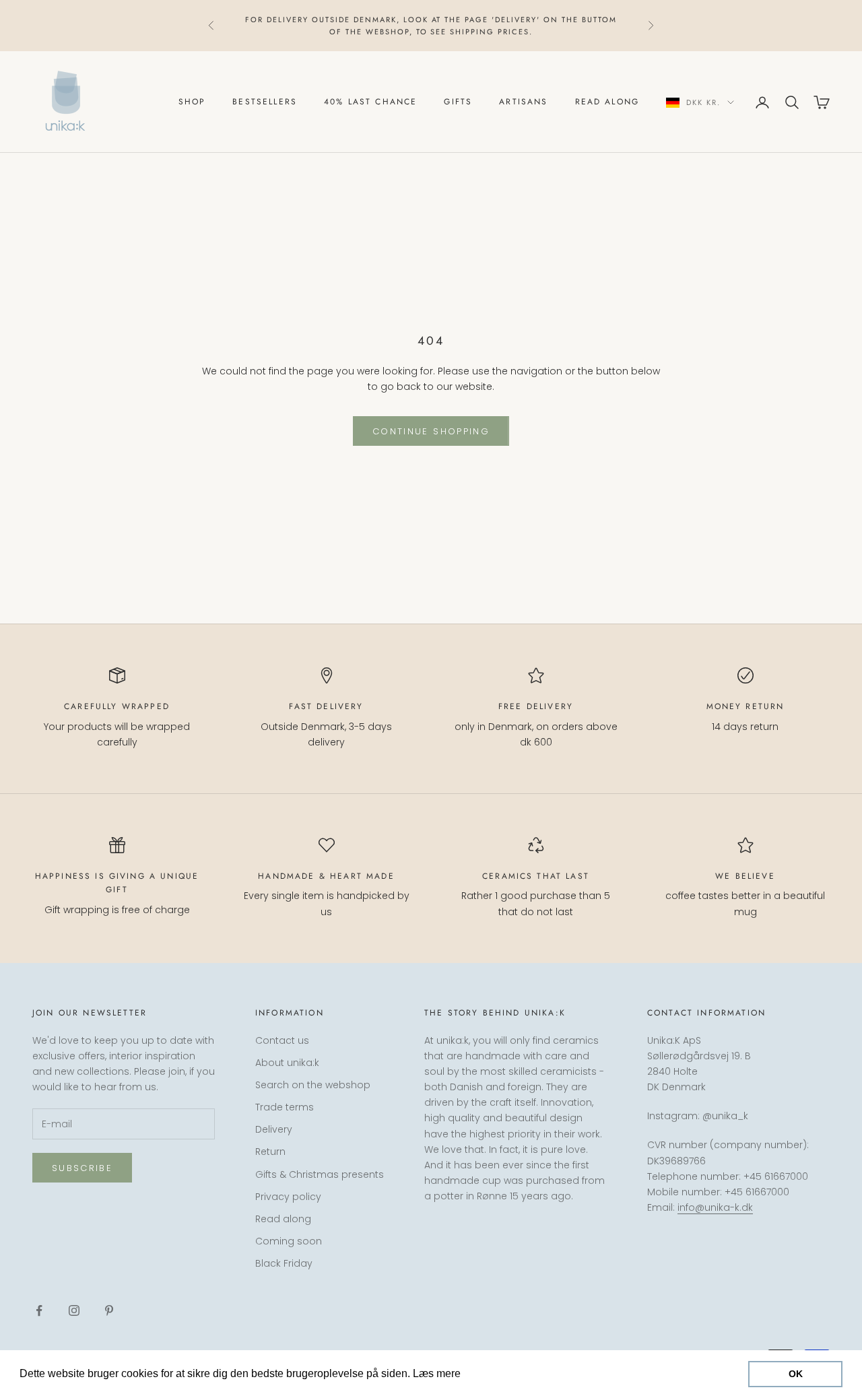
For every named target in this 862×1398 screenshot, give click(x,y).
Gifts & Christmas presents (319, 1174)
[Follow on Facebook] (39, 1310)
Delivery (273, 1129)
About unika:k (287, 1062)
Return (270, 1151)
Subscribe (82, 1168)
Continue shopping (431, 431)
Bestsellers (264, 102)
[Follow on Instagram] (74, 1310)
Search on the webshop (312, 1085)
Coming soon (288, 1241)
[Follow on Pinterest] (109, 1310)
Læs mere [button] (489, 1373)
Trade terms (284, 1107)
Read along (607, 102)
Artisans (523, 102)
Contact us (282, 1040)
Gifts (458, 102)
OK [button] (796, 1373)
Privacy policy (288, 1196)
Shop (192, 102)
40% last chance (370, 102)
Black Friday (283, 1263)
